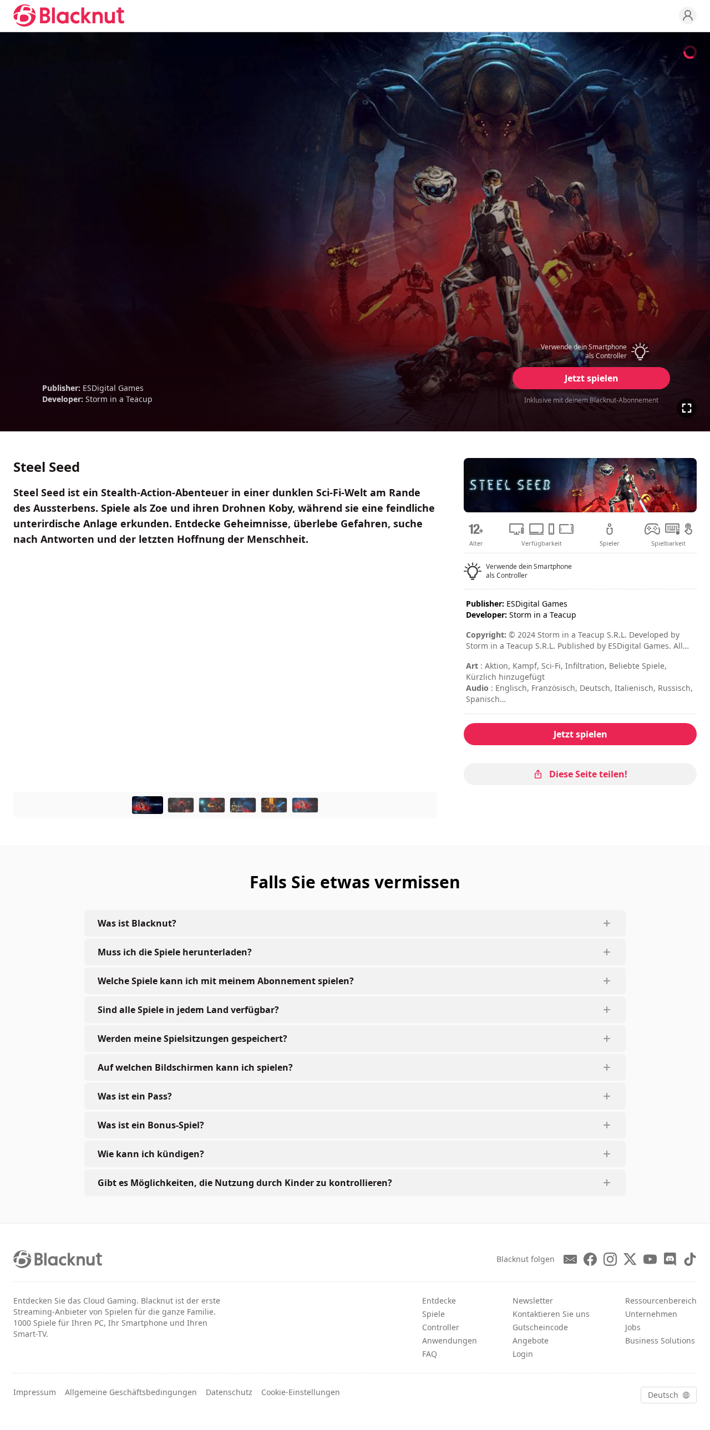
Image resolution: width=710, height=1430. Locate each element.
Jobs (633, 1327)
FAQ (429, 1353)
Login (523, 1353)
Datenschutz (229, 1392)
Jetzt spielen (591, 378)
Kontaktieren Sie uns (551, 1314)
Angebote (531, 1340)
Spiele (433, 1314)
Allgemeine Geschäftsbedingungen (131, 1392)
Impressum (34, 1392)
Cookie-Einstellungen (300, 1392)
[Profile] (688, 15)
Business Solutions (660, 1340)
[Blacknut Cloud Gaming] (68, 15)
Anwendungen (449, 1340)
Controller (440, 1327)
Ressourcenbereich (661, 1300)
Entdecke (439, 1300)
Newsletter (533, 1300)
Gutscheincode (540, 1327)
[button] (591, 351)
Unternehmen (651, 1314)
